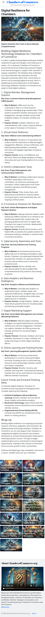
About (34, 613)
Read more (5, 607)
